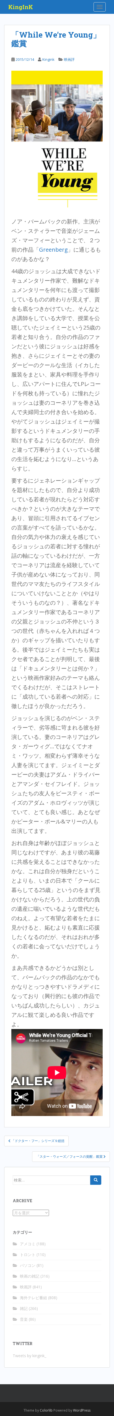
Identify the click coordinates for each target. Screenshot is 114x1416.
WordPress (81, 1410)
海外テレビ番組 (33, 1297)
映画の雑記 (29, 1276)
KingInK (20, 6)
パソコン (27, 1265)
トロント (27, 1254)
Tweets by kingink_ (29, 1355)
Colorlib (46, 1410)
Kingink (48, 59)
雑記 (24, 1308)
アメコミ (27, 1243)
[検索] (95, 1180)
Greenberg (53, 249)
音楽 (24, 1319)
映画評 (69, 59)
